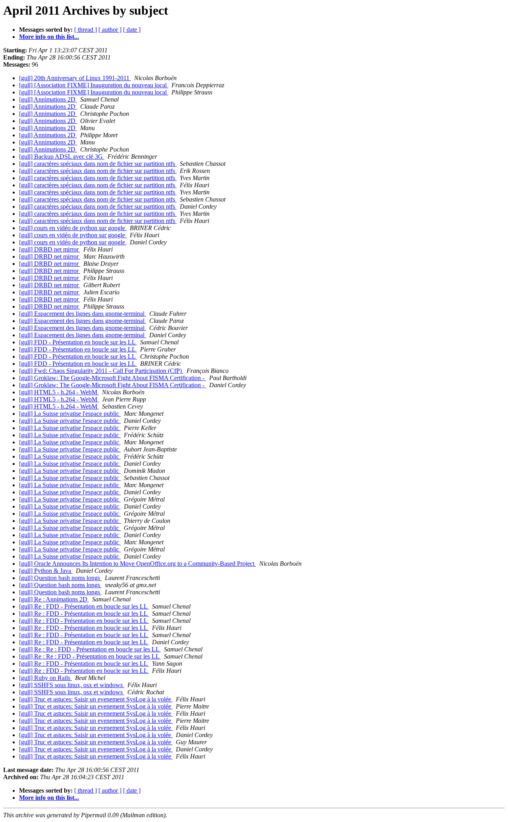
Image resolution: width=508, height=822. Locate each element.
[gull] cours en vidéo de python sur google (73, 228)
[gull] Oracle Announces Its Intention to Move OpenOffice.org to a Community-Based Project (137, 563)
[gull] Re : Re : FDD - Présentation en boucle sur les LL (90, 649)
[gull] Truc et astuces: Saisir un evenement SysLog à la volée (96, 699)
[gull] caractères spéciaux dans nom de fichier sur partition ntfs (98, 163)
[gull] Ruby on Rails (45, 677)
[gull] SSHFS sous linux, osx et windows (71, 685)
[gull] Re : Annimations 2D (54, 599)
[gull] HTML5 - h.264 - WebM (59, 392)
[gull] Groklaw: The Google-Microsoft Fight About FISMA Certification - (112, 378)
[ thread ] (85, 29)
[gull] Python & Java (46, 570)
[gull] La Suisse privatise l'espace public (70, 413)
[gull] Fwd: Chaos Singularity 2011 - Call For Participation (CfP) (101, 370)
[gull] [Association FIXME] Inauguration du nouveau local (93, 85)
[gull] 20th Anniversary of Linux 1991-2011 (75, 78)
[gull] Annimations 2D (48, 99)
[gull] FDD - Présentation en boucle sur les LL (78, 342)
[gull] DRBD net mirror (49, 249)
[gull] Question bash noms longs (60, 577)
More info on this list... (49, 36)
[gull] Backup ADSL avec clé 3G (61, 156)
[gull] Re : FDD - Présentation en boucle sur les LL (84, 606)
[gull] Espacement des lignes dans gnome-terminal (82, 313)
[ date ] (131, 29)
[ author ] (109, 29)
